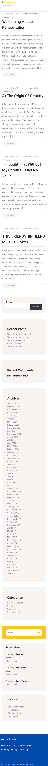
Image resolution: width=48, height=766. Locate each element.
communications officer (30, 14)
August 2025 (12, 416)
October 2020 (13, 495)
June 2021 (11, 476)
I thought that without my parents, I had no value (21, 170)
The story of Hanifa (15, 346)
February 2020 (13, 498)
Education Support (15, 603)
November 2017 (14, 519)
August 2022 (12, 461)
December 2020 (14, 491)
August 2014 (12, 558)
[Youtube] (21, 757)
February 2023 (13, 449)
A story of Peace (14, 343)
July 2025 (11, 419)
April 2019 (11, 501)
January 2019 (13, 507)
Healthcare (11, 606)
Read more (10, 75)
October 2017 (13, 522)
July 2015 (11, 555)
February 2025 (13, 425)
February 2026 (13, 407)
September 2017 (14, 525)
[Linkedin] (28, 757)
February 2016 (13, 546)
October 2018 (13, 513)
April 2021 (11, 482)
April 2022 (11, 467)
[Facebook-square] (5, 757)
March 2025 (12, 422)
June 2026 (11, 404)
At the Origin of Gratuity (22, 96)
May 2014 (11, 561)
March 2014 (12, 567)
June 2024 (11, 431)
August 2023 (12, 437)
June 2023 (11, 443)
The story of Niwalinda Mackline (20, 337)
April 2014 (11, 564)
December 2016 (14, 540)
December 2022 (14, 455)
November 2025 (14, 410)
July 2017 (11, 528)
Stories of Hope (13, 609)
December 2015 (14, 549)
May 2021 (11, 479)
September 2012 (14, 570)
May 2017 (11, 531)
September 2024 (14, 428)
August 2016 (12, 543)
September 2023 (14, 434)
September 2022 (14, 458)
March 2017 (12, 537)
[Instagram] (13, 757)
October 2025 (13, 413)
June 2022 (11, 464)
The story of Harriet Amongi (19, 334)
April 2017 (11, 534)
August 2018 (12, 516)
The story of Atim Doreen (17, 340)
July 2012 (11, 573)
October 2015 (13, 552)
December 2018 (14, 510)
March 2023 (12, 446)
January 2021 (13, 488)
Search (9, 302)
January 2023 (13, 452)
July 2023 (11, 440)
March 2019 (12, 504)
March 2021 (12, 485)
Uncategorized (13, 612)
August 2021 (12, 470)
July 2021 (11, 473)
